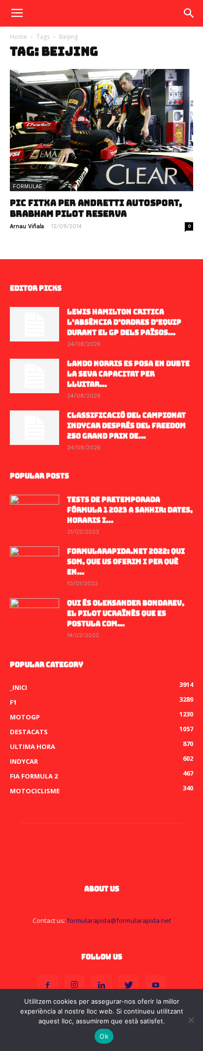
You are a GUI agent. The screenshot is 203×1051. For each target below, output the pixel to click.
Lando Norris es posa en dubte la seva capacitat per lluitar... (128, 374)
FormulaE (27, 186)
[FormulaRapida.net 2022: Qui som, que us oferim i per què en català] (34, 563)
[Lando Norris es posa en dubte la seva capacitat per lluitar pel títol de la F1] (34, 376)
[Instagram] (74, 985)
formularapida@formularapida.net (119, 920)
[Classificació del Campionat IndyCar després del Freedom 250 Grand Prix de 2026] (34, 427)
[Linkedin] (101, 985)
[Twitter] (128, 985)
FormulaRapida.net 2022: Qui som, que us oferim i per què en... (126, 561)
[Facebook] (47, 985)
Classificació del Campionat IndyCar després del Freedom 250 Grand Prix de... (126, 426)
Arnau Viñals (27, 226)
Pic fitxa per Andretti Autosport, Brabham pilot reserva (96, 208)
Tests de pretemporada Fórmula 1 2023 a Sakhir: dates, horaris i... (130, 510)
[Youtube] (156, 985)
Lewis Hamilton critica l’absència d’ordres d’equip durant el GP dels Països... (124, 322)
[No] (191, 1020)
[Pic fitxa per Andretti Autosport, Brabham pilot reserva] (101, 130)
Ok (104, 1036)
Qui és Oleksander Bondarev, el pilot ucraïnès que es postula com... (125, 613)
